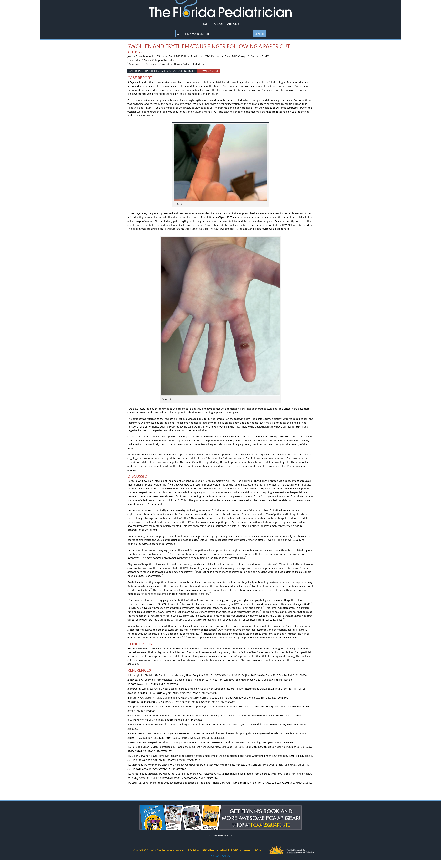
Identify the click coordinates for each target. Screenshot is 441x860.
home (206, 23)
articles (233, 23)
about (218, 23)
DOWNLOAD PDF (209, 70)
